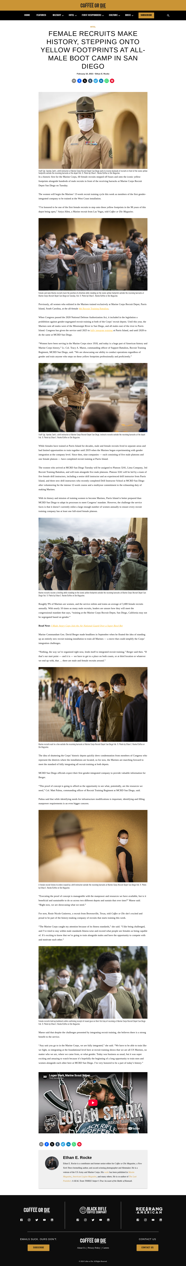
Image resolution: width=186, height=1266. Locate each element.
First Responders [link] (91, 15)
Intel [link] (71, 15)
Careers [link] (105, 1248)
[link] (93, 6)
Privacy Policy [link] (94, 1248)
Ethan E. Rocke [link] (102, 74)
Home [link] (27, 15)
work (106, 1172)
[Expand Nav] (61, 15)
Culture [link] (113, 15)
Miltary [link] (57, 15)
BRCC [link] (128, 15)
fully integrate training (101, 330)
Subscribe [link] (146, 15)
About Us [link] (81, 1248)
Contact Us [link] (147, 1248)
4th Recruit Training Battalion (94, 308)
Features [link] (41, 15)
